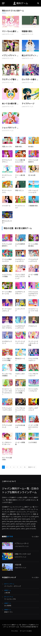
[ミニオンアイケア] (20, 302)
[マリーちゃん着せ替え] (10, 21)
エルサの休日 (32, 442)
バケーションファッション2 (33, 191)
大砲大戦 (18, 565)
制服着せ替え (27, 31)
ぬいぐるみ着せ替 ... (10, 103)
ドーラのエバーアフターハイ (7, 443)
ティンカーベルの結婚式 (7, 375)
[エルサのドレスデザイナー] (20, 285)
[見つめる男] (33, 169)
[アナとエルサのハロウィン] (33, 352)
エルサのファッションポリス (20, 260)
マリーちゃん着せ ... (10, 31)
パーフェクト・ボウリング (12, 586)
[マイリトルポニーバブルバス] (33, 382)
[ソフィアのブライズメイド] (33, 367)
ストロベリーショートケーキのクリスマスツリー (7, 392)
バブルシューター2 (21, 543)
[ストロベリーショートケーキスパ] (33, 302)
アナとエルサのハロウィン (33, 359)
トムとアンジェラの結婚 (7, 275)
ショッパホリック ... (10, 127)
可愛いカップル (7, 146)
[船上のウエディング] (30, 45)
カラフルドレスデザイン (7, 161)
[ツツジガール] (7, 199)
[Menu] (3, 3)
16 (24, 467)
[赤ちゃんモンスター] (7, 214)
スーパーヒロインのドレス (7, 310)
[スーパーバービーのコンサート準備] (33, 335)
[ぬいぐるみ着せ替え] (10, 94)
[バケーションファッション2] (33, 184)
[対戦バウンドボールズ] (7, 556)
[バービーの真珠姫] (20, 436)
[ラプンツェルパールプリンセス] (7, 401)
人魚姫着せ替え (33, 206)
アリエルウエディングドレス (33, 260)
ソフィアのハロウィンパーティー (20, 410)
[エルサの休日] (33, 436)
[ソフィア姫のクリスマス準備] (7, 352)
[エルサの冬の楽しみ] (20, 419)
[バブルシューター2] (7, 545)
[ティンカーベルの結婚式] (7, 367)
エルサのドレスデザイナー (20, 293)
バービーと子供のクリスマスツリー (33, 427)
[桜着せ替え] (20, 140)
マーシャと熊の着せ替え (33, 245)
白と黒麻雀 (7, 605)
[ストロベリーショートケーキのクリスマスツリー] (7, 382)
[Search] (38, 3)
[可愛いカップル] (7, 140)
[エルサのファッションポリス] (20, 253)
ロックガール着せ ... (30, 79)
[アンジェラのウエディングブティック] (20, 268)
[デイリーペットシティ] (7, 184)
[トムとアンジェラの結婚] (7, 268)
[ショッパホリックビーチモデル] (7, 319)
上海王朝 (7, 592)
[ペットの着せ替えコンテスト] (20, 153)
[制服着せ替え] (30, 21)
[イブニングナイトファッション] (10, 45)
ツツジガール (6, 206)
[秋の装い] (33, 140)
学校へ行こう (19, 190)
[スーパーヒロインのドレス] (7, 302)
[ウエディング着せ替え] (10, 70)
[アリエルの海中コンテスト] (7, 253)
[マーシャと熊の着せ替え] (33, 237)
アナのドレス (32, 326)
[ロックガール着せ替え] (30, 70)
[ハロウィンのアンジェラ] (33, 401)
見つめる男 (31, 175)
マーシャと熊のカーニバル (7, 293)
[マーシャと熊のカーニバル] (7, 285)
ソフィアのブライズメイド (33, 375)
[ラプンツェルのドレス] (7, 419)
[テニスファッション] (7, 169)
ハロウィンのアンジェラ (33, 409)
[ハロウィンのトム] (20, 367)
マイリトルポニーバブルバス (33, 390)
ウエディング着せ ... (10, 79)
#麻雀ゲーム (7, 590)
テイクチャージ (28, 103)
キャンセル (14, 631)
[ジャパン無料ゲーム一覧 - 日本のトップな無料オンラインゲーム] (20, 3)
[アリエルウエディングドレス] (33, 253)
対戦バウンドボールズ (23, 554)
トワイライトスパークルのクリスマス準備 (20, 391)
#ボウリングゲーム (9, 584)
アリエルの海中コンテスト (7, 260)
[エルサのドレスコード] (7, 335)
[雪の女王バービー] (20, 352)
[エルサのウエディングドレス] (20, 319)
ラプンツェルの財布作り (33, 161)
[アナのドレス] (33, 319)
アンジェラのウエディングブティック (20, 276)
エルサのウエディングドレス (20, 327)
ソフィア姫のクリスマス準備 (7, 359)
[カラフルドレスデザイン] (7, 153)
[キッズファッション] (20, 199)
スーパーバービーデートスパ (20, 342)
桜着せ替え (18, 146)
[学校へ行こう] (20, 184)
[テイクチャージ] (30, 94)
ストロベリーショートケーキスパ (33, 311)
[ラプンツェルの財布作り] (33, 153)
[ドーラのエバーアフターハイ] (7, 436)
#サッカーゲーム (8, 596)
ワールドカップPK (10, 599)
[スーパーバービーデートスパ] (20, 335)
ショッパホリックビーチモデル (7, 327)
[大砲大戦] (7, 567)
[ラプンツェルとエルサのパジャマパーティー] (33, 285)
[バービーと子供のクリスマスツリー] (33, 419)
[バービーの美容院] (33, 268)
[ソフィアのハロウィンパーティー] (20, 401)
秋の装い (31, 146)
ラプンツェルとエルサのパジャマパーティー (33, 293)
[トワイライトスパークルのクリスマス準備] (20, 382)
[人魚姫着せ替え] (33, 199)
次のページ (31, 467)
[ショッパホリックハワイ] (10, 118)
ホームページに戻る (26, 631)
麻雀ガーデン (8, 612)
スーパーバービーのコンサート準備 (33, 343)
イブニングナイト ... (10, 55)
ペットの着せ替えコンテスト (20, 161)
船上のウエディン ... (30, 55)
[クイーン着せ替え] (20, 169)
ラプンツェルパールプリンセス (7, 409)
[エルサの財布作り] (20, 237)
